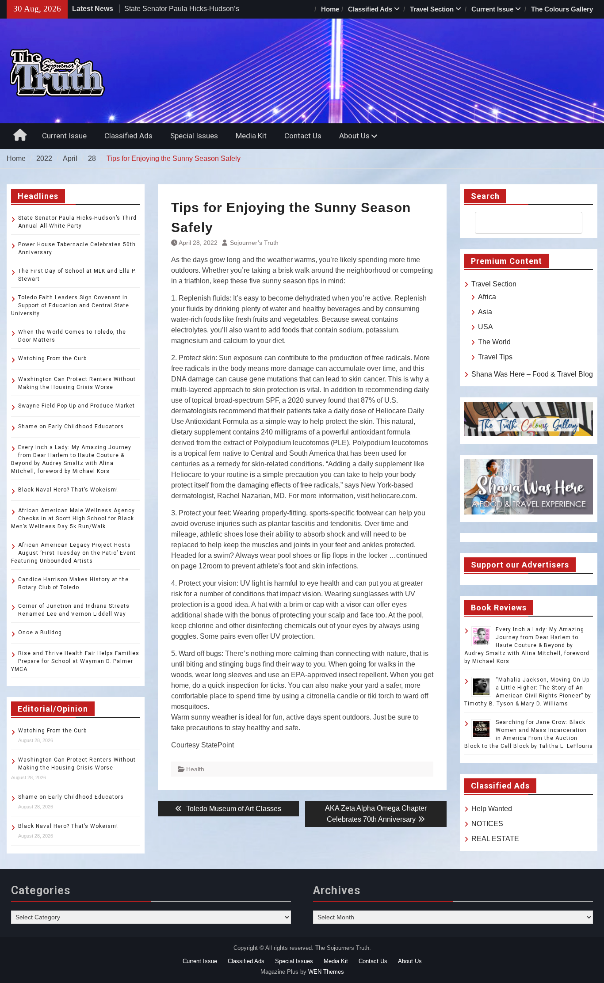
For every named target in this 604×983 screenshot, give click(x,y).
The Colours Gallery (562, 9)
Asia (485, 312)
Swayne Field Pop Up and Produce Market (76, 406)
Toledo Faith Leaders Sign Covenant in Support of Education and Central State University (70, 305)
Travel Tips (495, 357)
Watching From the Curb (52, 358)
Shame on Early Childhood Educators (71, 426)
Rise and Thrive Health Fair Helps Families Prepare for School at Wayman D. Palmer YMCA (75, 661)
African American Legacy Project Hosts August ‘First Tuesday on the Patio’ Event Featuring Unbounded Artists (73, 553)
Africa (487, 297)
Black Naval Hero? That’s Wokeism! (68, 490)
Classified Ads (370, 9)
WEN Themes (326, 971)
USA (485, 327)
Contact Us (302, 135)
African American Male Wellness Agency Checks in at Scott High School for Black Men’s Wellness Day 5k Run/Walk (73, 518)
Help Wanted (491, 808)
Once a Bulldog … (43, 632)
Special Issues (194, 135)
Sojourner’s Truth (254, 242)
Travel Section (432, 9)
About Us (354, 135)
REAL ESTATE (495, 838)
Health (195, 769)
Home (330, 9)
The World (494, 342)
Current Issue (492, 9)
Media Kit (251, 135)
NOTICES (487, 823)
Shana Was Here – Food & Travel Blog (532, 374)
